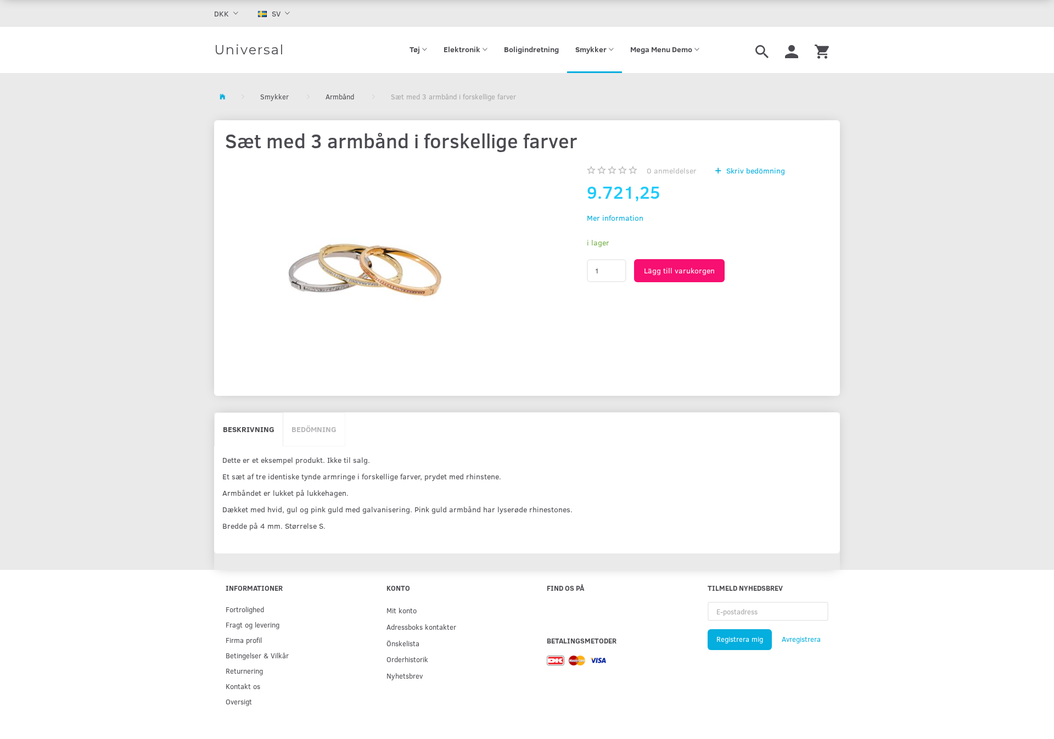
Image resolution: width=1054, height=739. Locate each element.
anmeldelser (672, 170)
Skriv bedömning (754, 170)
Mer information (615, 217)
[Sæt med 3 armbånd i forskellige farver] (364, 266)
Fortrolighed (245, 609)
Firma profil (244, 640)
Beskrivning (248, 429)
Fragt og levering (252, 624)
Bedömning (314, 429)
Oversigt (239, 701)
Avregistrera (801, 639)
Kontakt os (243, 686)
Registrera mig (739, 639)
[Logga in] (791, 50)
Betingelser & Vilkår (257, 655)
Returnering (244, 670)
